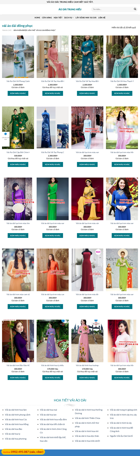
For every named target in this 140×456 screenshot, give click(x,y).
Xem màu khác (18, 93)
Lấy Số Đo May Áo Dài (86, 18)
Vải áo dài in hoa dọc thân (87, 436)
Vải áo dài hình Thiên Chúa (87, 418)
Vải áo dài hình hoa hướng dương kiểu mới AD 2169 (98, 365)
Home (37, 18)
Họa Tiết (58, 18)
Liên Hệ (101, 18)
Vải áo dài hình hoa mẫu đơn (53, 419)
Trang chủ (6, 30)
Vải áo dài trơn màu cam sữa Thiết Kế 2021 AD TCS (28, 294)
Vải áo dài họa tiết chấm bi (52, 424)
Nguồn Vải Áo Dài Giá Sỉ (121, 436)
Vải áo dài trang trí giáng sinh (123, 409)
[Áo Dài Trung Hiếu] (70, 9)
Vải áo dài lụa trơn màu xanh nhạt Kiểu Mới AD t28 (98, 152)
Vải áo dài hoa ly (12, 433)
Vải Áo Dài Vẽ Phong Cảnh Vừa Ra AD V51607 (27, 81)
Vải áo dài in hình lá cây (121, 422)
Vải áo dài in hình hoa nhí (86, 431)
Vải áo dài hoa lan (48, 414)
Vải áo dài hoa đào (13, 429)
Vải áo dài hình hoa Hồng (16, 424)
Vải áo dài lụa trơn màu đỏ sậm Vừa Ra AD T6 (95, 294)
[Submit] (135, 9)
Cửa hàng (47, 18)
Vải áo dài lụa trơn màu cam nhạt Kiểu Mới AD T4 (62, 294)
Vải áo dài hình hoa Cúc (16, 419)
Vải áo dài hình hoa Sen (16, 409)
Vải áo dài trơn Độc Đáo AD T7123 (21, 365)
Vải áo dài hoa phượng (15, 438)
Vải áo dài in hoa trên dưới (87, 440)
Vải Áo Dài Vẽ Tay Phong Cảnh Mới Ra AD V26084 (62, 152)
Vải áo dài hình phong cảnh (17, 414)
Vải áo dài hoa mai (48, 409)
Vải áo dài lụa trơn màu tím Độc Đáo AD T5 (25, 223)
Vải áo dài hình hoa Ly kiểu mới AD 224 (58, 365)
